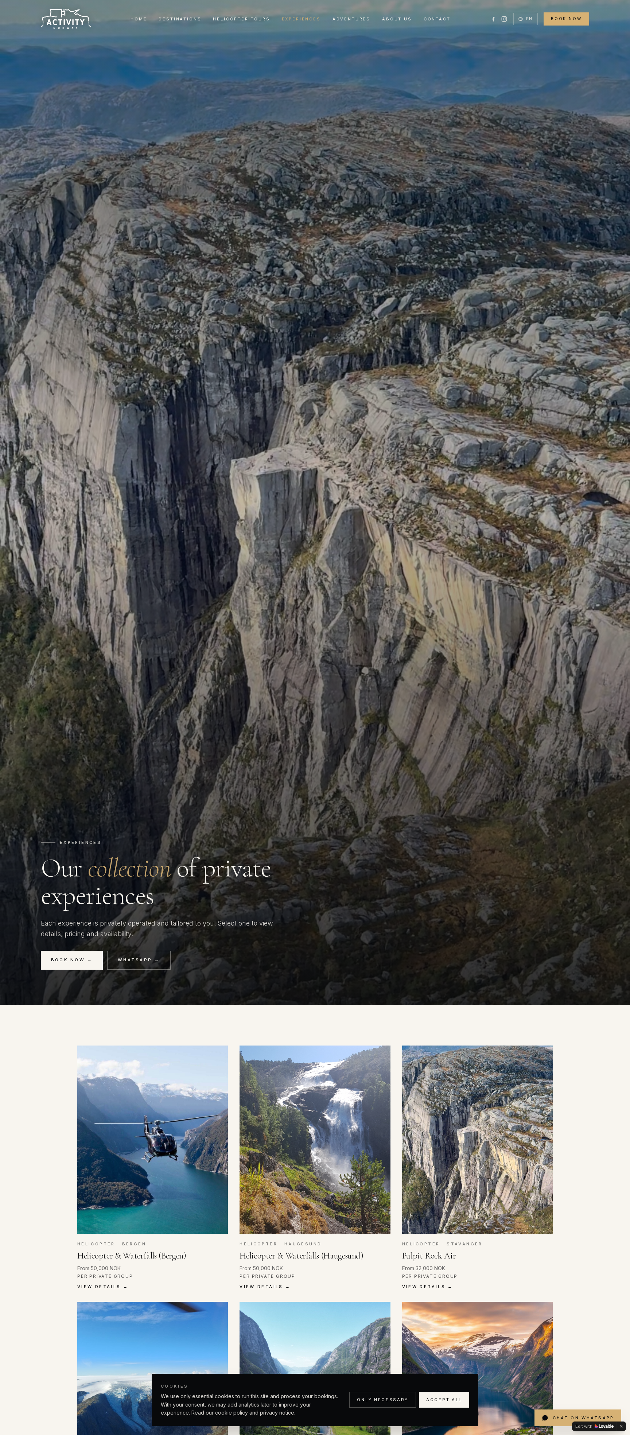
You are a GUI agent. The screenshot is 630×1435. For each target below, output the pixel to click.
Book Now (566, 18)
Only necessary (382, 1399)
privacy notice (277, 1412)
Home (139, 19)
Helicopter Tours (241, 19)
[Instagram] (504, 19)
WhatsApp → (139, 959)
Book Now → (72, 959)
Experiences (301, 19)
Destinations (180, 19)
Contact (437, 19)
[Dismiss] (621, 1426)
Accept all (444, 1399)
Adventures (351, 19)
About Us (397, 19)
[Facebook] (493, 19)
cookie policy (231, 1412)
